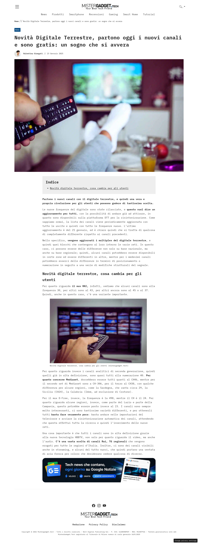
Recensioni (96, 14)
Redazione (78, 524)
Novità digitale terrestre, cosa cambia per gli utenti (89, 188)
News (44, 14)
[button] (182, 7)
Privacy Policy (98, 524)
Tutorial (149, 14)
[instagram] (99, 505)
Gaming (113, 14)
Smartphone (76, 14)
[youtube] (104, 505)
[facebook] (93, 505)
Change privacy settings (185, 541)
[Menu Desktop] (17, 6)
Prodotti (58, 14)
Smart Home (130, 14)
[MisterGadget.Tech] (100, 6)
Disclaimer (119, 524)
